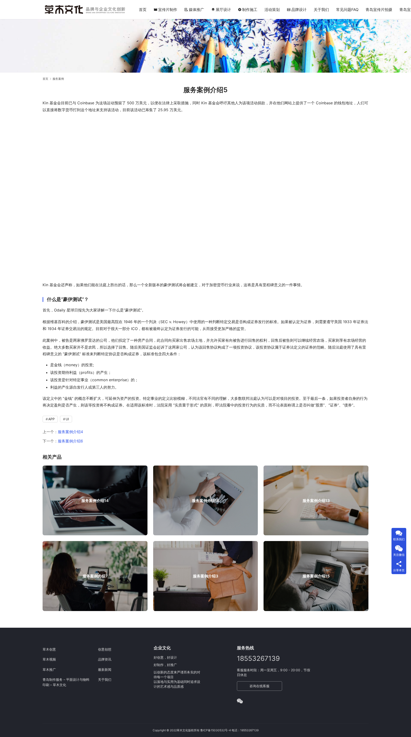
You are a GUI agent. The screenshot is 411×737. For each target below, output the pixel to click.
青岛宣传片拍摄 (379, 9)
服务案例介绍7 (95, 576)
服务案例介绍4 (70, 431)
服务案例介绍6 (70, 441)
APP (51, 419)
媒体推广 (196, 9)
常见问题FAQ (347, 9)
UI (67, 419)
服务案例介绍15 (316, 576)
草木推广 (49, 669)
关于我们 (321, 9)
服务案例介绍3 (205, 576)
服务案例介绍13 (316, 500)
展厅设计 (221, 9)
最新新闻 (104, 669)
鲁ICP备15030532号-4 (215, 730)
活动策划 (272, 9)
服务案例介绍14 (95, 500)
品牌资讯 (104, 659)
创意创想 (104, 649)
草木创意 (49, 649)
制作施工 (249, 9)
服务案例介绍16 (205, 500)
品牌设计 (299, 9)
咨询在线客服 (259, 686)
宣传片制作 (165, 9)
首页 (143, 9)
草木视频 (49, 659)
